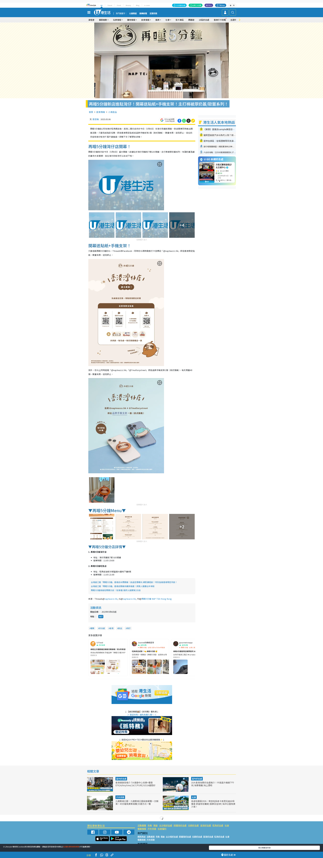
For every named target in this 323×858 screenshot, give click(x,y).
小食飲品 (112, 112)
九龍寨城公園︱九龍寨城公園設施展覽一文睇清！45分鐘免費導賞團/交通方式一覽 (136, 802)
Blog (137, 5)
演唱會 (91, 19)
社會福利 (162, 828)
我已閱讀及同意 (264, 847)
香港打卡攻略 (220, 19)
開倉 (155, 825)
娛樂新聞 (143, 13)
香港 (111, 628)
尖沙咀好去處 (165, 825)
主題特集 (234, 19)
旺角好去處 (217, 825)
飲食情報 (100, 112)
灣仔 (101, 616)
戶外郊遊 (120, 797)
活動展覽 (142, 825)
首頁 (91, 112)
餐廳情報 (142, 828)
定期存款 (153, 13)
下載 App (222, 5)
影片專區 (180, 19)
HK (101, 5)
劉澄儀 (96, 119)
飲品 (120, 628)
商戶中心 (209, 5)
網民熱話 (142, 836)
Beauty (128, 5)
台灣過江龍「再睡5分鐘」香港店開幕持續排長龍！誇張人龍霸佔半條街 (123, 586)
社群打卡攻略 (196, 5)
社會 (194, 797)
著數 (92, 628)
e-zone (147, 5)
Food (119, 5)
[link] (110, 598)
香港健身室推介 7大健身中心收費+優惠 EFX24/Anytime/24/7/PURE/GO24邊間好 (135, 784)
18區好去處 (204, 19)
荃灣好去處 (205, 825)
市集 (150, 825)
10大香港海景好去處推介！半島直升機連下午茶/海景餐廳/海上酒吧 (212, 784)
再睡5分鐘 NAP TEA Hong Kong (157, 598)
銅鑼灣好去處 (180, 825)
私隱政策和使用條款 (71, 846)
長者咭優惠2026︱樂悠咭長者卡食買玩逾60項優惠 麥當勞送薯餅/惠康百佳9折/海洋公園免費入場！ (213, 803)
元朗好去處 (193, 825)
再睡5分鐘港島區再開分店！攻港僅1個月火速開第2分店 (116, 590)
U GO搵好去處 (180, 5)
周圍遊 (191, 19)
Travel (109, 5)
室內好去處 (121, 778)
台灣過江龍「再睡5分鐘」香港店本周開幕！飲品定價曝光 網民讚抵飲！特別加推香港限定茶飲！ (134, 582)
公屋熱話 (133, 13)
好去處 (102, 628)
